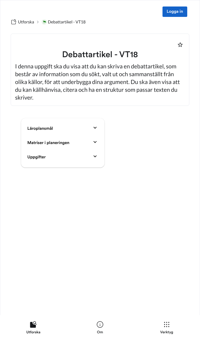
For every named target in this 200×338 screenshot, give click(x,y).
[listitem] (33, 328)
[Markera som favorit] (180, 44)
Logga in (175, 12)
